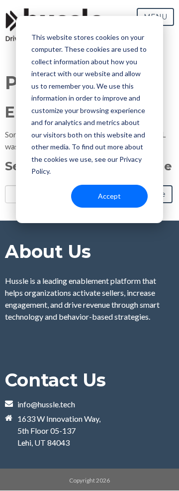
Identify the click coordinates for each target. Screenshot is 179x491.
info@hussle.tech (46, 404)
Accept (109, 196)
